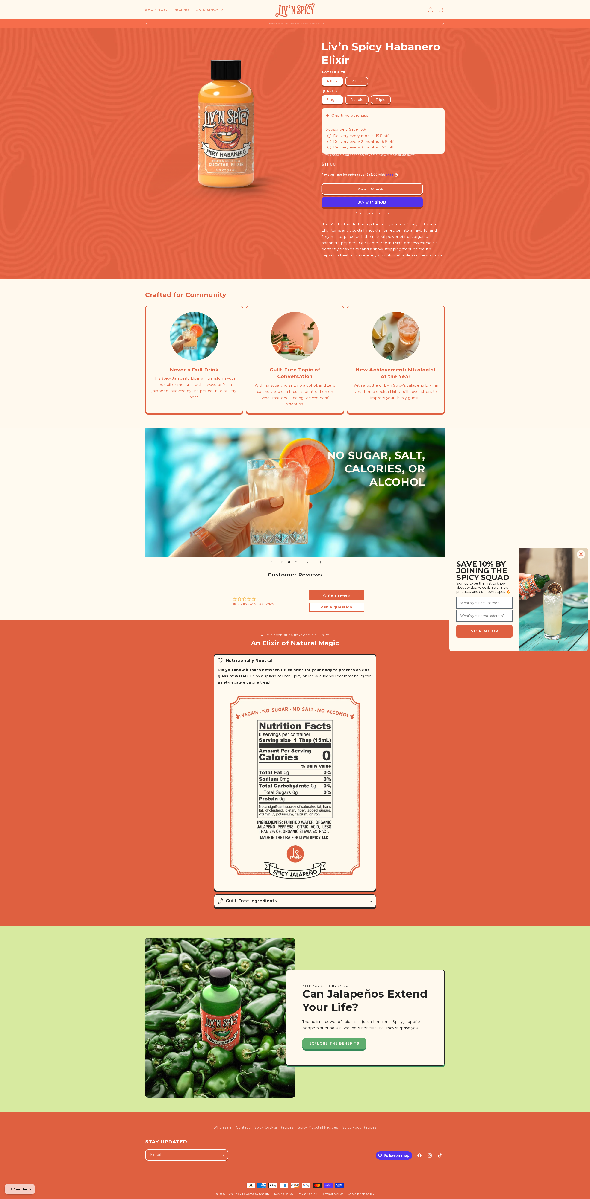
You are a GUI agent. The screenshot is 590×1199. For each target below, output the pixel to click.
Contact (243, 1127)
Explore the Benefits (334, 1043)
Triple (381, 100)
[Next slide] (307, 562)
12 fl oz (356, 81)
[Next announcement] (443, 23)
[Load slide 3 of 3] (296, 562)
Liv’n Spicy (233, 1194)
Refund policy (283, 1193)
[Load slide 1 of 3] (282, 562)
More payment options (372, 213)
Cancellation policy (361, 1193)
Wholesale (222, 1127)
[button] (209, 10)
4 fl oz (332, 81)
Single (332, 100)
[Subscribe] (223, 1155)
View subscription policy (397, 155)
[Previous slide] (271, 562)
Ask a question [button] (336, 607)
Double (356, 100)
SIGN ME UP (484, 631)
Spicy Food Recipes (359, 1127)
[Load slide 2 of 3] (289, 562)
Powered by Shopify (256, 1194)
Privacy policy (307, 1193)
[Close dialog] (581, 554)
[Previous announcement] (147, 23)
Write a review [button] (337, 595)
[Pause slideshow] (319, 562)
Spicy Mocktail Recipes (318, 1127)
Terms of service (332, 1193)
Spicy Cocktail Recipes (273, 1127)
